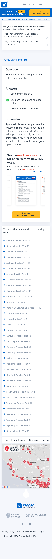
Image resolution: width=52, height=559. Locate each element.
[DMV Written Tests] (26, 494)
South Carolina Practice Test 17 (21, 392)
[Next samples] (40, 171)
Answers (11, 88)
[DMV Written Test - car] (41, 4)
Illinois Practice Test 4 (16, 319)
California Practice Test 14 (18, 291)
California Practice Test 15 (18, 285)
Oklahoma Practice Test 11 (19, 386)
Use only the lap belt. (21, 93)
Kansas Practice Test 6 (16, 330)
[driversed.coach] (35, 515)
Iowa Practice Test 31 (16, 324)
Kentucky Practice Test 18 (18, 335)
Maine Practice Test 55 (17, 358)
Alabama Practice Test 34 (18, 257)
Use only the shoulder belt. (25, 108)
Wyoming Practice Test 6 (18, 425)
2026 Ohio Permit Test (16, 59)
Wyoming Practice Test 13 (18, 414)
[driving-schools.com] (13, 515)
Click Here (40, 12)
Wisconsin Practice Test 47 (18, 408)
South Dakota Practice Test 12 (20, 397)
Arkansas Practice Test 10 (18, 279)
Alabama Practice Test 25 (18, 251)
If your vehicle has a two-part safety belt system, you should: (29, 19)
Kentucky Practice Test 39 (18, 352)
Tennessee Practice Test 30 (19, 403)
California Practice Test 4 (18, 240)
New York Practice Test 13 (18, 380)
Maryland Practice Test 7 (18, 363)
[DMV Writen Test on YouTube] (29, 523)
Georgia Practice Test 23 (17, 431)
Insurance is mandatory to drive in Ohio (21, 29)
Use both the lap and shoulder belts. (26, 101)
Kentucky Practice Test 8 (18, 341)
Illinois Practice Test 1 (16, 313)
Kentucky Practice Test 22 (18, 347)
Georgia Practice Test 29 (17, 246)
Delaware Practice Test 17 (18, 302)
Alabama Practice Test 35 (18, 263)
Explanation (13, 119)
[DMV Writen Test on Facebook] (22, 523)
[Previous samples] (34, 171)
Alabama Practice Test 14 (18, 268)
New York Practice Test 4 (18, 375)
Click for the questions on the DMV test (14, 12)
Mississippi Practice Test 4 (18, 369)
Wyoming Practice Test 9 (18, 420)
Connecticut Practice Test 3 (19, 296)
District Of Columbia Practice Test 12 (23, 307)
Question (12, 69)
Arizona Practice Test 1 (17, 274)
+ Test (32, 4)
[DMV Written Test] (4, 4)
